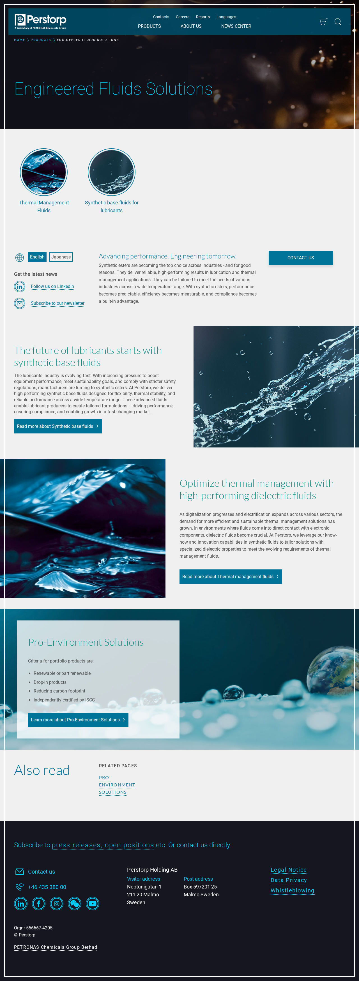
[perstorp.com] (43, 22)
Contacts (161, 17)
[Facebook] (38, 903)
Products (149, 26)
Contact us (41, 871)
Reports (203, 17)
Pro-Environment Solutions (117, 785)
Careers (182, 17)
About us (191, 26)
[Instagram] (56, 903)
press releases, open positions (103, 845)
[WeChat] (74, 903)
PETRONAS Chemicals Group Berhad (55, 947)
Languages (226, 17)
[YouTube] (92, 903)
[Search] (338, 21)
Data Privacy (289, 880)
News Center (236, 26)
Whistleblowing (293, 890)
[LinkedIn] (20, 903)
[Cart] (323, 21)
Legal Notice (289, 869)
